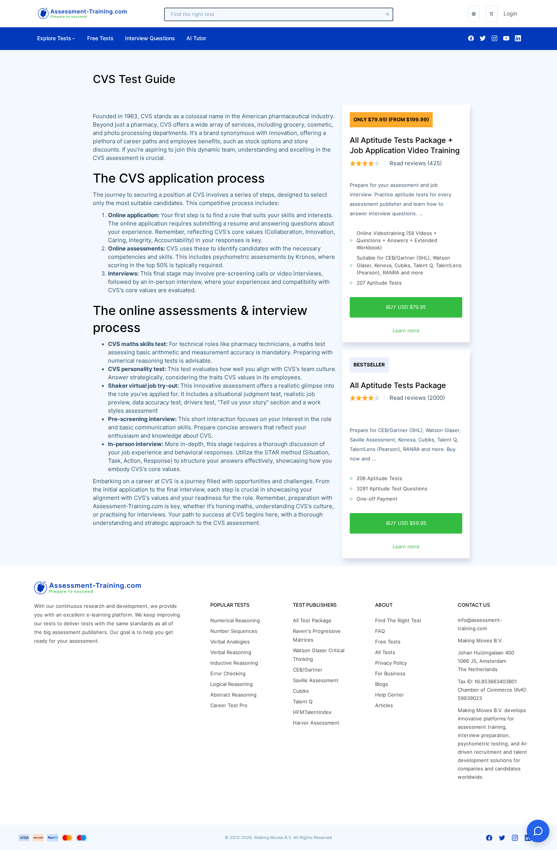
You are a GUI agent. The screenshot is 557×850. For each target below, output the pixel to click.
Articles (384, 705)
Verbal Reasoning (230, 652)
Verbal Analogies (230, 642)
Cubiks (301, 691)
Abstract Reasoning (233, 695)
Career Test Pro (228, 705)
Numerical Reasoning (235, 620)
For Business (390, 673)
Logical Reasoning (231, 684)
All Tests (385, 652)
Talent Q (303, 701)
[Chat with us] (538, 831)
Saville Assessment (315, 680)
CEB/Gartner (307, 670)
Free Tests (100, 38)
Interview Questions (150, 38)
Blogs (381, 684)
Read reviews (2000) (417, 398)
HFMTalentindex (312, 712)
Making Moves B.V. (480, 640)
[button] (492, 14)
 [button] (473, 14)
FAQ (380, 631)
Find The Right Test (398, 620)
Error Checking (228, 673)
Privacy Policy (391, 663)
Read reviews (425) (416, 163)
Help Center (389, 695)
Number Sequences (233, 631)
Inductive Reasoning (234, 663)
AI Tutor (196, 38)
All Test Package (312, 620)
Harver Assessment (316, 723)
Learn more (406, 330)
